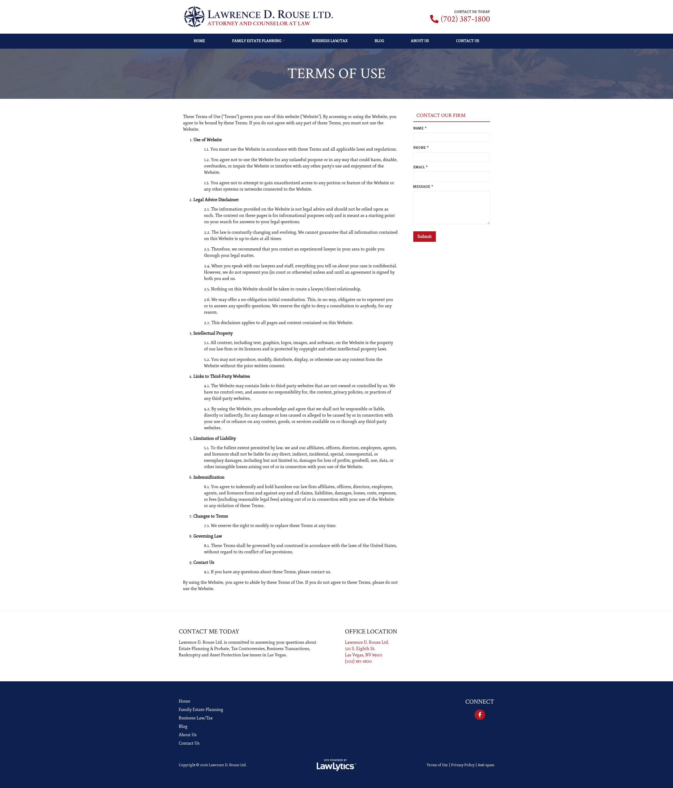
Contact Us (467, 41)
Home (199, 41)
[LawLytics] (336, 765)
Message (423, 187)
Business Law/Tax (330, 41)
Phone (421, 148)
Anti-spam (486, 765)
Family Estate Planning (256, 41)
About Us (420, 41)
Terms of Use (437, 765)
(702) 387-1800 (465, 19)
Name (420, 128)
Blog (379, 41)
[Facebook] (480, 714)
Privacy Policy (463, 765)
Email (420, 167)
